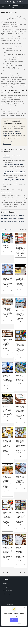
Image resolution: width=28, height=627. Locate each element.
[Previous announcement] (3, 2)
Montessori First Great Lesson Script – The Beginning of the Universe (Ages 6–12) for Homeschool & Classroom (20, 315)
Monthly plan (6, 245)
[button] (3, 6)
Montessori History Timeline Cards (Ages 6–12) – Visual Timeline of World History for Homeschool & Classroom (7, 311)
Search (5, 583)
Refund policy (6, 594)
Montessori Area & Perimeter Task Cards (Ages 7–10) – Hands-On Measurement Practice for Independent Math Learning (7, 344)
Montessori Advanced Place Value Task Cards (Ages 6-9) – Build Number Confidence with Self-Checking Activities (20, 348)
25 (20, 572)
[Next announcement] (25, 2)
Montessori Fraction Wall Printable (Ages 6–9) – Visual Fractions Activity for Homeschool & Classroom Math (20, 249)
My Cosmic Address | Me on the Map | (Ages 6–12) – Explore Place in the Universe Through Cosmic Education (7, 410)
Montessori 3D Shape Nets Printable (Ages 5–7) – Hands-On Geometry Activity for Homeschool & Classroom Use (7, 379)
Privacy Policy (6, 587)
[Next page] (24, 572)
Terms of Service (7, 590)
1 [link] (3, 573)
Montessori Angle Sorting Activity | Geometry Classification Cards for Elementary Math (20, 479)
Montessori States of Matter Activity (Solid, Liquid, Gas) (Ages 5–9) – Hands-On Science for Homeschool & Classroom (7, 280)
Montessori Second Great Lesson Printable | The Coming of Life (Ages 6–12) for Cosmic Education (20, 378)
